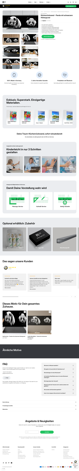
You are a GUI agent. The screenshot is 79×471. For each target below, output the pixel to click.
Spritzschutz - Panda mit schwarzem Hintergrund (14, 336)
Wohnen (41, 2)
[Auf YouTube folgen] (11, 463)
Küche (29, 2)
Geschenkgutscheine (36, 456)
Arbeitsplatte (65, 453)
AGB (18, 453)
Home (42, 11)
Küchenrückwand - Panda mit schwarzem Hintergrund (60, 11)
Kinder (48, 2)
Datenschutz (20, 452)
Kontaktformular (5, 451)
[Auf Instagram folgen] (6, 463)
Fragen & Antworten (6, 449)
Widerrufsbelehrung (21, 458)
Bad (35, 2)
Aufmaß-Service (36, 455)
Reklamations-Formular (6, 452)
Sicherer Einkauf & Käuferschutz (38, 452)
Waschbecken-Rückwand (67, 456)
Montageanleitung (6, 453)
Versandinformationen (21, 455)
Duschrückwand (66, 451)
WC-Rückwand (66, 455)
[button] (14, 287)
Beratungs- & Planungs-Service (38, 451)
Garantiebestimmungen (22, 456)
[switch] (75, 467)
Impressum (20, 451)
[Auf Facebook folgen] (3, 463)
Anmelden (47, 432)
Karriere (53, 449)
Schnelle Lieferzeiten (36, 453)
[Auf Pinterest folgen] (9, 463)
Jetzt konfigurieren (48, 36)
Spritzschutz (65, 452)
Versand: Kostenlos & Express (38, 449)
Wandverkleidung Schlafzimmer (68, 458)
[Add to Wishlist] (25, 312)
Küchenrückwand (47, 11)
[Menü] (77, 460)
